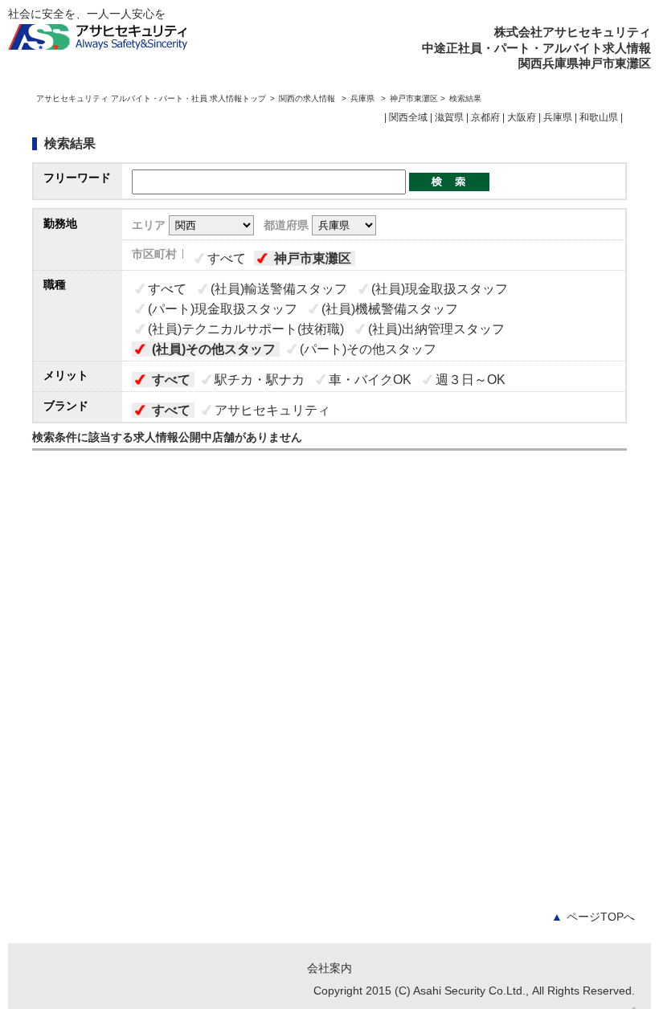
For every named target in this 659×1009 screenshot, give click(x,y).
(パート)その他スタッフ (368, 349)
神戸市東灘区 (312, 258)
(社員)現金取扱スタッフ (439, 289)
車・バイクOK (370, 379)
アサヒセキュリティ (272, 410)
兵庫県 (362, 98)
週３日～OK (471, 379)
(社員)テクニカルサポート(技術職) (246, 329)
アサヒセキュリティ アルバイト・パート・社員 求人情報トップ (151, 98)
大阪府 (521, 117)
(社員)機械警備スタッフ (389, 309)
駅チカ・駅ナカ (260, 379)
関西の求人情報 (308, 98)
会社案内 (329, 968)
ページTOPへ (593, 916)
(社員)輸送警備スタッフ (279, 289)
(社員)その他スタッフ (214, 349)
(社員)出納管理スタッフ (436, 329)
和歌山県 (598, 117)
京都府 (485, 117)
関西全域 (408, 117)
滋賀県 (449, 117)
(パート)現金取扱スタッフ (222, 309)
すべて (226, 258)
